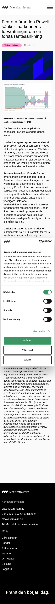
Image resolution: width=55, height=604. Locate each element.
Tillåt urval (27, 350)
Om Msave (8, 558)
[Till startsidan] (20, 7)
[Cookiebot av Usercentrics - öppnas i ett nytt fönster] (39, 242)
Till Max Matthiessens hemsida (20, 524)
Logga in (7, 569)
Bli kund (6, 563)
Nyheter (6, 553)
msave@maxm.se (12, 519)
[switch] (47, 301)
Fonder (6, 542)
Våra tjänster (9, 537)
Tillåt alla (27, 340)
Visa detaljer (39, 331)
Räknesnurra (9, 548)
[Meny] (50, 7)
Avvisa (27, 359)
